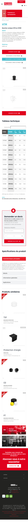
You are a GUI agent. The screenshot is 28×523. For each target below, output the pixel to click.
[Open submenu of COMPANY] (24, 474)
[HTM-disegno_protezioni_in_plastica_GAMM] (14, 89)
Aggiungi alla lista (13, 241)
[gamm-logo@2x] (8, 3)
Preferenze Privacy (17, 511)
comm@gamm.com (15, 492)
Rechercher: (7, 127)
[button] (2, 4)
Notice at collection (20, 513)
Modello (13, 228)
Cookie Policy (10, 511)
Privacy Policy (4, 511)
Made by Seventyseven (14, 516)
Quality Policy (12, 513)
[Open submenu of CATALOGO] (24, 478)
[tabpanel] (14, 266)
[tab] (14, 259)
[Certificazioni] (14, 496)
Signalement (14, 514)
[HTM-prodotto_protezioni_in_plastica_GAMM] (14, 68)
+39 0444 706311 (15, 490)
